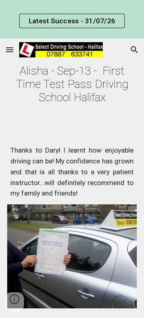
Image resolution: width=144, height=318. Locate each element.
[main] (72, 84)
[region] (72, 19)
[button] (9, 50)
